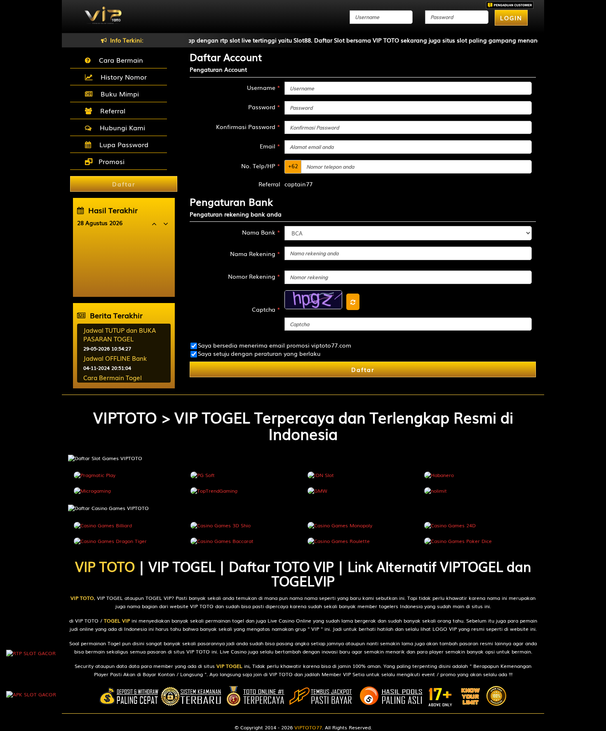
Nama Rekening (255, 253)
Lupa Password (121, 144)
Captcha (266, 309)
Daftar (362, 369)
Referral (110, 110)
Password (264, 107)
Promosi (110, 161)
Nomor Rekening (254, 276)
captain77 (298, 184)
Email (270, 146)
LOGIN (511, 18)
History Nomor (121, 77)
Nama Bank (261, 232)
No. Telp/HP (260, 166)
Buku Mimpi (117, 94)
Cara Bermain (119, 60)
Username (263, 87)
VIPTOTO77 (308, 727)
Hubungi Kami (120, 127)
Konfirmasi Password (248, 126)
